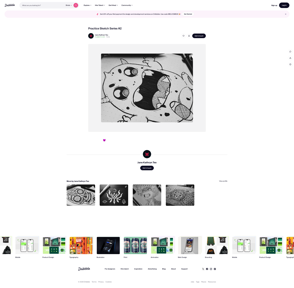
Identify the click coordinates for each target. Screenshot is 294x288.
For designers (110, 269)
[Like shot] (183, 36)
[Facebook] (207, 269)
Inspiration (138, 269)
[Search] (76, 5)
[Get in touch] (82, 201)
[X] (203, 269)
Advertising (152, 269)
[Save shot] (189, 36)
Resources (212, 282)
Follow (108, 37)
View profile (223, 181)
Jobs (192, 282)
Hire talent (125, 269)
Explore (87, 5)
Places (203, 282)
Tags (197, 282)
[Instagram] (211, 269)
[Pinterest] (215, 269)
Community (126, 5)
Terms (94, 282)
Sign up (274, 5)
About (173, 269)
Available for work (100, 37)
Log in (284, 5)
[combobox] (42, 5)
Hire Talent (99, 5)
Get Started (188, 14)
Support (184, 269)
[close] (285, 14)
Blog (164, 269)
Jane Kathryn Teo (101, 35)
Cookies (109, 282)
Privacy (101, 282)
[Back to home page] (10, 5)
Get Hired (112, 5)
